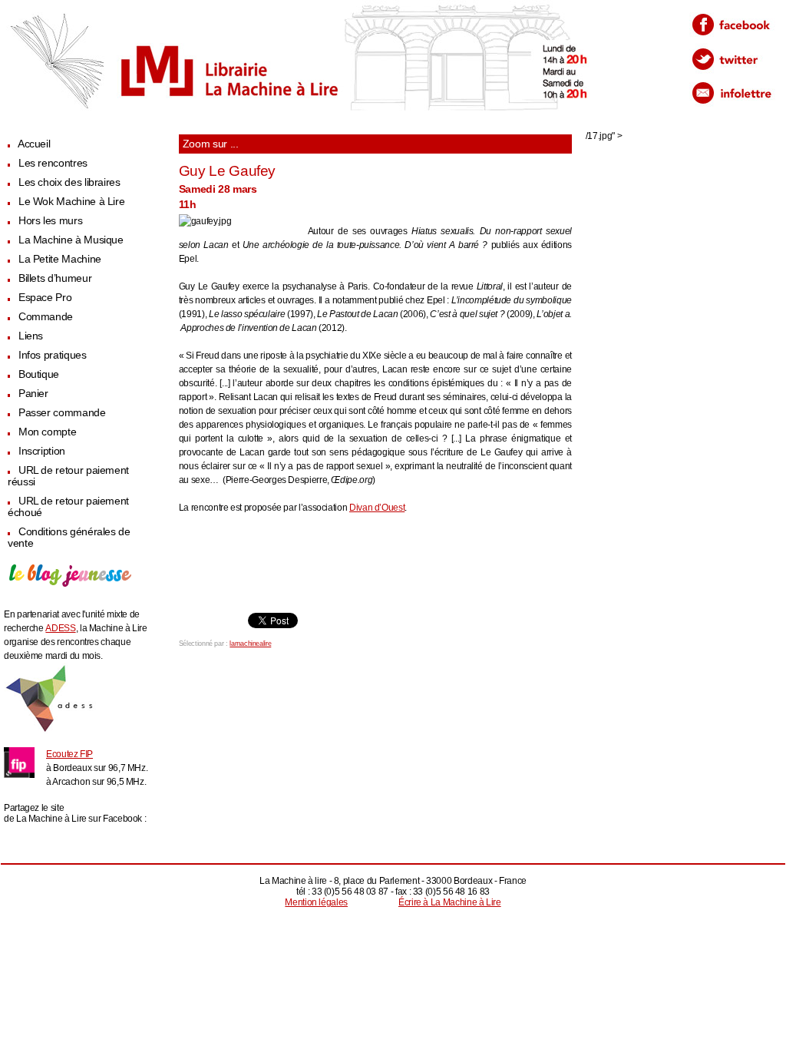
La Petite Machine (59, 259)
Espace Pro (44, 297)
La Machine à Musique (71, 240)
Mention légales (316, 902)
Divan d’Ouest (377, 507)
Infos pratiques (52, 355)
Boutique (38, 374)
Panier (33, 393)
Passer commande (62, 413)
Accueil (34, 144)
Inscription (41, 451)
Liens (30, 336)
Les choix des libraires (69, 182)
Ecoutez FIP (69, 754)
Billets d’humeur (54, 278)
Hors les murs (50, 221)
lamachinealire (250, 643)
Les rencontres (53, 163)
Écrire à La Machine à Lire (449, 902)
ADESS (60, 628)
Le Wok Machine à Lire (71, 201)
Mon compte (47, 432)
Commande (45, 317)
